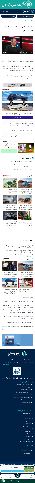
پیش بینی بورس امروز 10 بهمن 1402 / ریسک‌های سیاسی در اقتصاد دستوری (17, 165)
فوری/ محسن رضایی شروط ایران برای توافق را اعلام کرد (20, 322)
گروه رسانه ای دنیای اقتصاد (23, 384)
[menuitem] (11, 136)
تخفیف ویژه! (9, 151)
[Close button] (34, 464)
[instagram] (28, 378)
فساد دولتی (12, 130)
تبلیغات (28, 448)
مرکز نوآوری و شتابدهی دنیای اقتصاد (21, 405)
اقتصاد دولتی (21, 130)
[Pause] (19, 151)
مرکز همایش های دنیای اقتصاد (22, 395)
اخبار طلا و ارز (27, 418)
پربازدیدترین (26, 297)
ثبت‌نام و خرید (17, 117)
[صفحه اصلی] (17, 475)
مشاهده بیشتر (6, 329)
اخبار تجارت (28, 421)
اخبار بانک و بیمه (27, 429)
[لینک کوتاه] (16, 136)
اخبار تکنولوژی (27, 434)
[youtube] (21, 378)
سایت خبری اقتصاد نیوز (24, 389)
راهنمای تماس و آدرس (24, 450)
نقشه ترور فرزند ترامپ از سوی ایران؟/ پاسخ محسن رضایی (19, 301)
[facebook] (13, 378)
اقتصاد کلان (26, 21)
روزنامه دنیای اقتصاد (25, 387)
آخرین (31, 297)
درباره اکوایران (27, 453)
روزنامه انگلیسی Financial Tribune (21, 392)
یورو (2, 16)
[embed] (13, 136)
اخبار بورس (28, 416)
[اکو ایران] (28, 11)
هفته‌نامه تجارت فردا (25, 400)
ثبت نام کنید (12, 471)
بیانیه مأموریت (26, 456)
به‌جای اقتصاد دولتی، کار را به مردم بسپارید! (21, 161)
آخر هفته (28, 436)
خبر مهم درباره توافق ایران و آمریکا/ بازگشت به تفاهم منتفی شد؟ (17, 326)
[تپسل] (3, 90)
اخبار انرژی (28, 423)
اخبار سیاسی (28, 431)
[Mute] (22, 151)
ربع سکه (16, 16)
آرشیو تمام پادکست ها (25, 441)
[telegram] (17, 378)
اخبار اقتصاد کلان (27, 413)
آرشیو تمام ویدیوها (26, 439)
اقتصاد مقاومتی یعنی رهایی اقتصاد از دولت (21, 170)
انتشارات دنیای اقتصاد (25, 402)
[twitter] (24, 378)
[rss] (7, 378)
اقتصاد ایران (29, 130)
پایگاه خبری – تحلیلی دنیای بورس (22, 397)
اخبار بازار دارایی (27, 426)
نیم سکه (31, 16)
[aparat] (10, 378)
